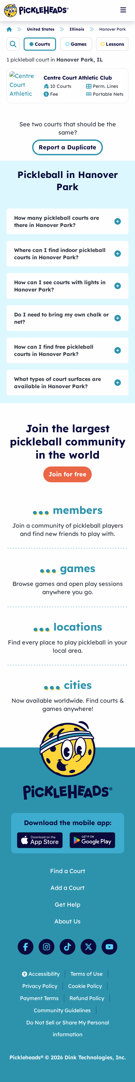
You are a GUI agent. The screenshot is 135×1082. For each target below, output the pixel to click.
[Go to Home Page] (36, 10)
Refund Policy (86, 998)
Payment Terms (39, 998)
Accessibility (44, 973)
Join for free (67, 474)
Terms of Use (86, 973)
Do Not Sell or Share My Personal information (67, 1028)
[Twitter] (88, 947)
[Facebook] (25, 947)
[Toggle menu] (123, 10)
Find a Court (67, 871)
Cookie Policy (85, 986)
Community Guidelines (62, 1010)
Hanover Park (112, 29)
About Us (67, 921)
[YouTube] (109, 947)
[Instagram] (46, 947)
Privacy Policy (39, 986)
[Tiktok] (67, 947)
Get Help (67, 904)
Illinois (76, 29)
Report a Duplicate (67, 147)
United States (40, 29)
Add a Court (67, 888)
